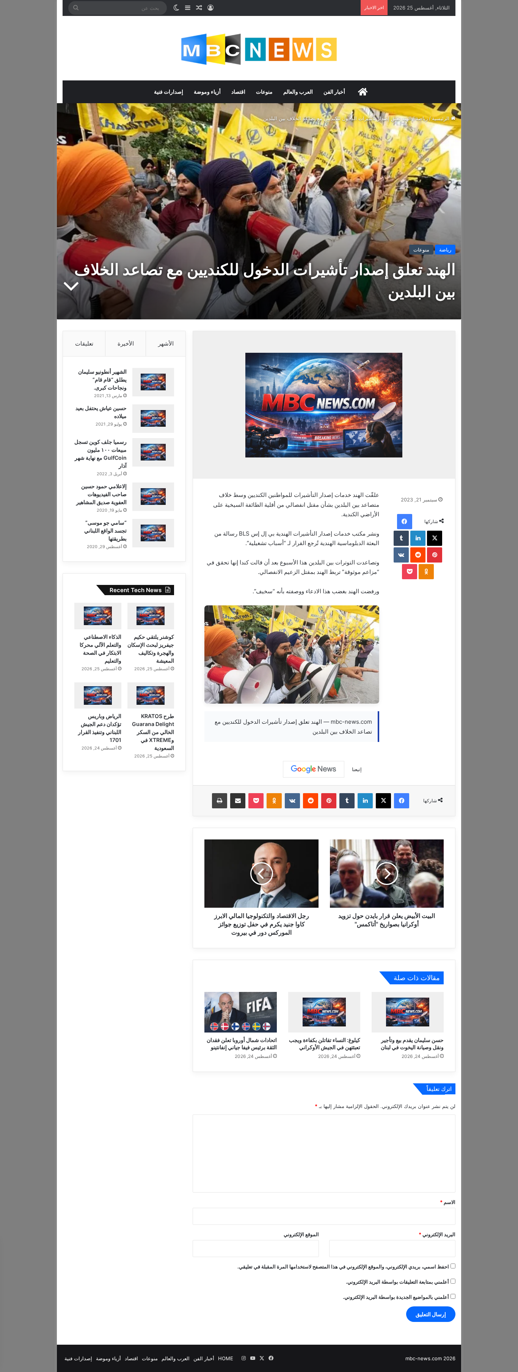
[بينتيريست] (434, 555)
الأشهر (166, 343)
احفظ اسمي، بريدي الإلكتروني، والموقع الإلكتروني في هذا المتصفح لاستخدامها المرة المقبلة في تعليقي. (343, 1267)
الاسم (447, 1202)
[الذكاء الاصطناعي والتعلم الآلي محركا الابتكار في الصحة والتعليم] (97, 616)
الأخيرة (126, 343)
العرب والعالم (298, 91)
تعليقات (84, 343)
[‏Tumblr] (401, 538)
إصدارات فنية (168, 91)
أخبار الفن (334, 91)
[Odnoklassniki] (426, 571)
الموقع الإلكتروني (301, 1234)
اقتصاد (238, 91)
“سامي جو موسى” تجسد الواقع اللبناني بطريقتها (105, 530)
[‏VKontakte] (401, 555)
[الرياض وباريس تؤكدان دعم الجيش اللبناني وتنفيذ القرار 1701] (97, 695)
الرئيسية (441, 118)
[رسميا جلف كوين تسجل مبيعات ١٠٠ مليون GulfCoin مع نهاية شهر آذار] (153, 452)
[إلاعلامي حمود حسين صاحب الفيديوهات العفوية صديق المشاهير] (153, 496)
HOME (225, 1358)
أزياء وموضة (207, 91)
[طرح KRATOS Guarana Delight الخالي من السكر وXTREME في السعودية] (150, 695)
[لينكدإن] (417, 538)
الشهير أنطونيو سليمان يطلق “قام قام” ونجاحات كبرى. (102, 379)
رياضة (422, 118)
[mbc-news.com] (259, 48)
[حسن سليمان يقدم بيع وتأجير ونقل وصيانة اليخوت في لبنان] (408, 1012)
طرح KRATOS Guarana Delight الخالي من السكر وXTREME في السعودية (153, 732)
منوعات (264, 91)
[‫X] (434, 538)
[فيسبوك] (404, 521)
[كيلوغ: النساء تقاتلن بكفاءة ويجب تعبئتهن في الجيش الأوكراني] (324, 1012)
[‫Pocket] (409, 571)
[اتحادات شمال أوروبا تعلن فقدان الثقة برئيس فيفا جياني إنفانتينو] (240, 1012)
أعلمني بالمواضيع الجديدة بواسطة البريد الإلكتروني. (396, 1297)
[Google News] (313, 769)
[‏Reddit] (417, 555)
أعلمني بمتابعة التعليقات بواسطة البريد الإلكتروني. (397, 1282)
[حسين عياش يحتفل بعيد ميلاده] (153, 418)
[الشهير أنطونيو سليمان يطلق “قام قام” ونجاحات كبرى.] (153, 382)
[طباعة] (219, 800)
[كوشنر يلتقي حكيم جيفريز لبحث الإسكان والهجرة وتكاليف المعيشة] (150, 616)
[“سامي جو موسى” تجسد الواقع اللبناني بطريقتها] (153, 533)
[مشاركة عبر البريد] (237, 800)
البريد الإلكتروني (437, 1234)
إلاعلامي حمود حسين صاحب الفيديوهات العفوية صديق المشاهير (101, 494)
